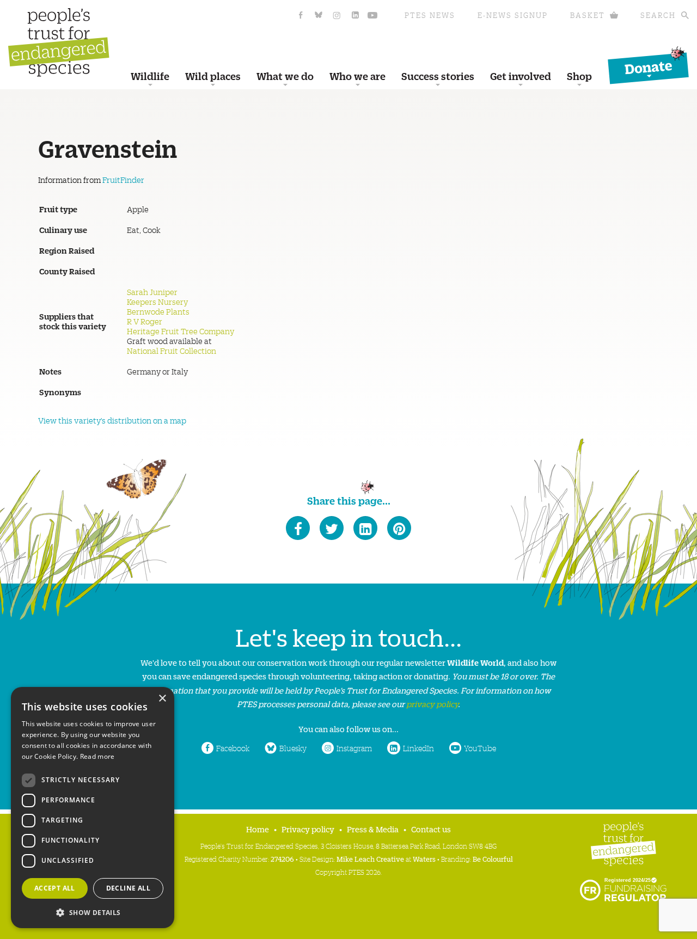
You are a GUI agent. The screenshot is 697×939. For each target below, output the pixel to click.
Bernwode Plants (158, 311)
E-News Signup (513, 15)
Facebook (232, 748)
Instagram (354, 748)
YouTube (480, 748)
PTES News (430, 15)
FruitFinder (123, 180)
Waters (424, 858)
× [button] (162, 699)
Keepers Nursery (157, 301)
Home (257, 829)
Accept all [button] (54, 888)
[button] (92, 911)
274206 (282, 858)
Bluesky (293, 748)
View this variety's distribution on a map (112, 420)
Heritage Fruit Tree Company (180, 331)
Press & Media (373, 829)
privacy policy (432, 703)
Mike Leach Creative (370, 858)
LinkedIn (418, 748)
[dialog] (92, 807)
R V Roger (144, 321)
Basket (587, 15)
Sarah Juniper (152, 292)
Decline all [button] (128, 888)
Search (658, 15)
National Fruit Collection (171, 350)
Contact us (431, 829)
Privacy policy (308, 829)
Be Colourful (493, 858)
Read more (97, 756)
